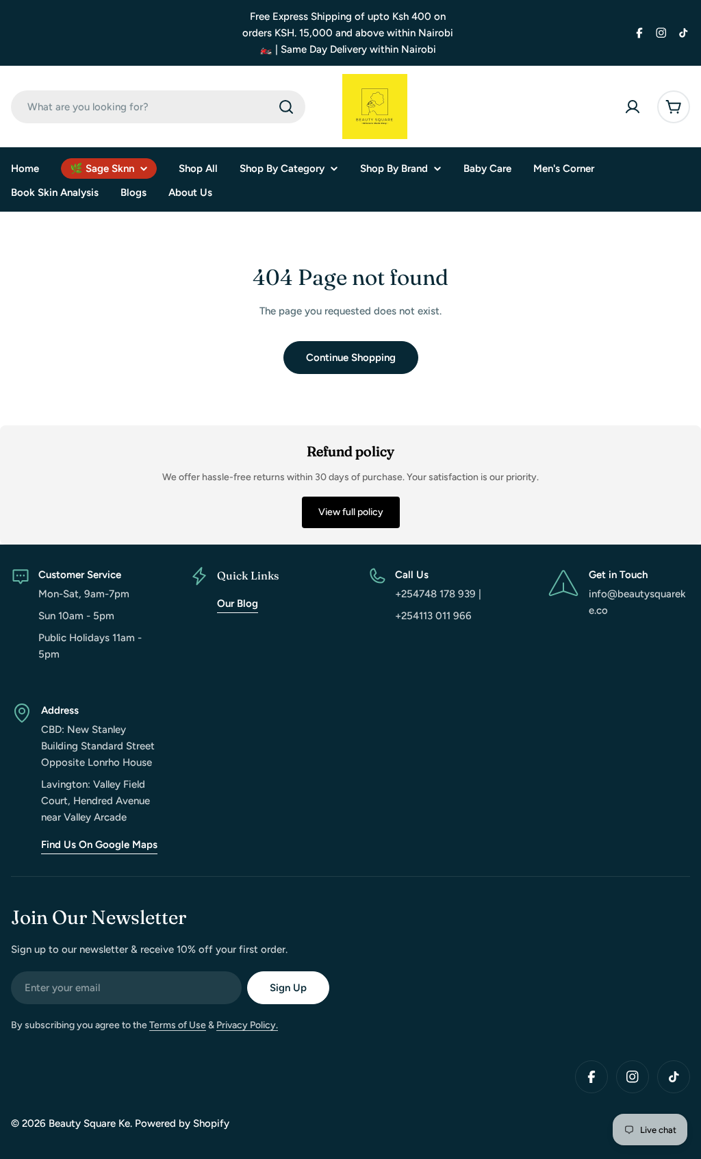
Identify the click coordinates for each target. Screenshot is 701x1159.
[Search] (286, 107)
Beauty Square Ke (89, 1123)
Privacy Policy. (247, 1025)
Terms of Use (177, 1025)
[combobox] (158, 106)
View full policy (350, 512)
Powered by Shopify (182, 1123)
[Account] (632, 107)
